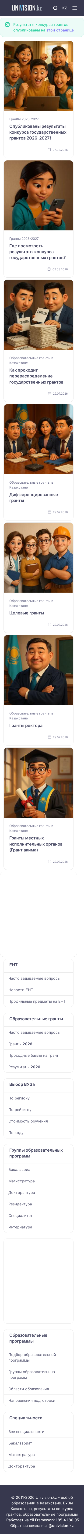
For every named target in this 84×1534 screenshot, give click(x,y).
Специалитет (20, 1215)
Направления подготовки (31, 1400)
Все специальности (26, 1431)
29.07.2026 (60, 393)
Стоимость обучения (28, 1121)
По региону (19, 1098)
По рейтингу (20, 1109)
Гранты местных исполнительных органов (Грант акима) (36, 843)
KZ (64, 8)
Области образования (28, 1388)
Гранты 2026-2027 (24, 119)
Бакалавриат (20, 1169)
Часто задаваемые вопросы (34, 978)
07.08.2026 (60, 149)
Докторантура (21, 1192)
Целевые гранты (26, 612)
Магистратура (21, 1181)
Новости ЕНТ (20, 989)
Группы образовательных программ (31, 1374)
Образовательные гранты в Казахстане (31, 360)
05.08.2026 (60, 269)
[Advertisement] (42, 914)
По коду (16, 1132)
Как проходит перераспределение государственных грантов (36, 376)
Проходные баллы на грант (33, 1055)
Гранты (20, 1043)
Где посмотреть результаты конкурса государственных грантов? (37, 251)
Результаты (24, 1066)
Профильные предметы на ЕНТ (37, 1001)
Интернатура (20, 1227)
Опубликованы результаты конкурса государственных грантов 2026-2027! (37, 132)
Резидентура (20, 1204)
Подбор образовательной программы (32, 1357)
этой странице (60, 30)
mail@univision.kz (57, 1525)
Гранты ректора (25, 725)
